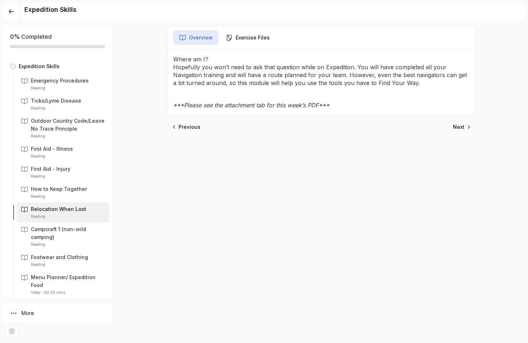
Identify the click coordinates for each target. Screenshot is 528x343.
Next (458, 127)
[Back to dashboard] (11, 11)
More (28, 313)
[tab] (195, 37)
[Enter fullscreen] (12, 331)
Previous (189, 127)
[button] (57, 66)
